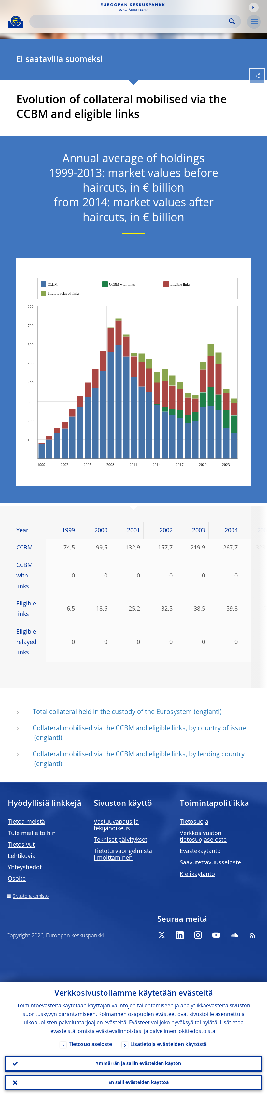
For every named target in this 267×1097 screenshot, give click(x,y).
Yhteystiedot (25, 868)
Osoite (17, 879)
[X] (161, 935)
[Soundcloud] (234, 935)
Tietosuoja (194, 822)
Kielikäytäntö (197, 874)
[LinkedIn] (180, 935)
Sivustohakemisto (31, 896)
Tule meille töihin (32, 833)
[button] (254, 7)
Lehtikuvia (21, 856)
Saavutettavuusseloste (210, 863)
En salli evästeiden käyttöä (138, 1082)
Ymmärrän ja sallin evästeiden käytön (138, 1063)
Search (232, 21)
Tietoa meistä (26, 822)
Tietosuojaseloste (90, 1044)
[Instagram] (198, 935)
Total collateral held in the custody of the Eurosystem (112, 712)
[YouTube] (216, 935)
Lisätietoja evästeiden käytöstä (168, 1044)
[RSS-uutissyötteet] (252, 935)
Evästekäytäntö (200, 851)
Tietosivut (21, 845)
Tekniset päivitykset (120, 840)
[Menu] (254, 22)
